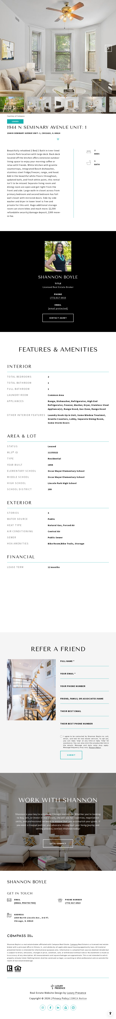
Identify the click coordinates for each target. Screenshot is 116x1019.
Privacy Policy (95, 747)
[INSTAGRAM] (43, 1007)
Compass (74, 944)
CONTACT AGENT (58, 318)
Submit (71, 755)
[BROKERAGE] (73, 1007)
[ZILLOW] (65, 1007)
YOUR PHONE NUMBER (72, 686)
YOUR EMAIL (67, 673)
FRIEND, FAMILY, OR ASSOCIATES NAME (82, 698)
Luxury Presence (76, 992)
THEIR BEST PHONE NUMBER (76, 723)
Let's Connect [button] (58, 843)
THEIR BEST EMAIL (70, 711)
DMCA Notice (79, 998)
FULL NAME (66, 661)
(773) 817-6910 (58, 297)
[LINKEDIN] (58, 1007)
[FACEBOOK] (50, 1007)
